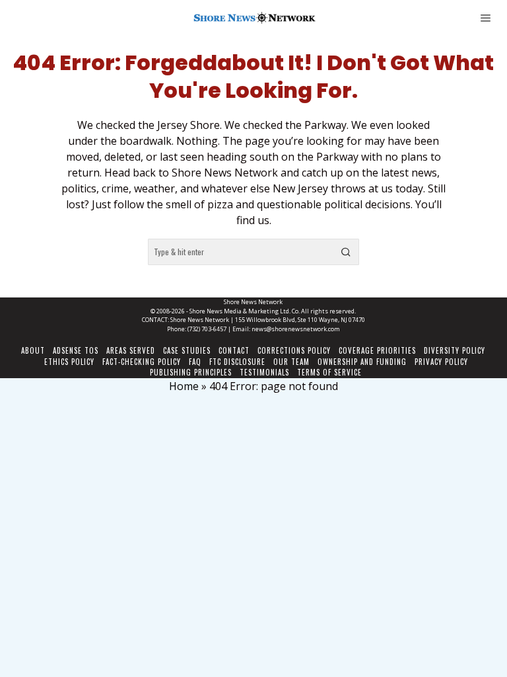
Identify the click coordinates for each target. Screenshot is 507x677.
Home (184, 386)
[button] (346, 252)
